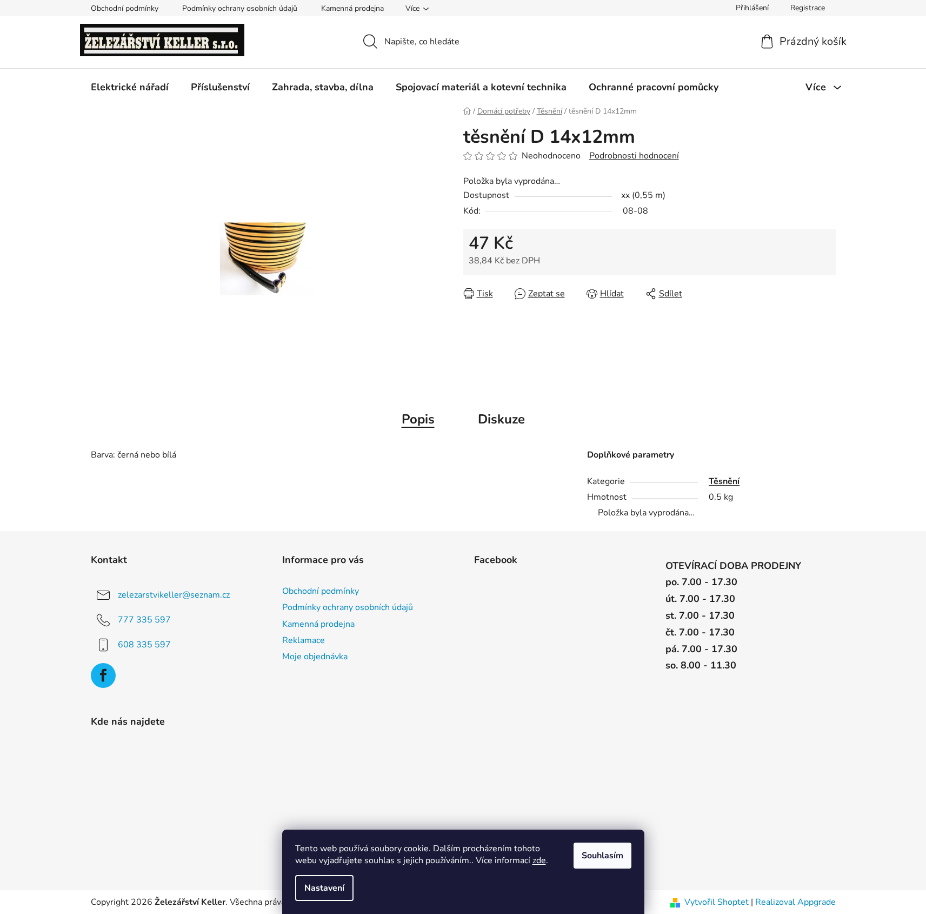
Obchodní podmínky (124, 8)
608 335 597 (144, 645)
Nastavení (324, 888)
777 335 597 (144, 620)
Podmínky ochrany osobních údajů (239, 8)
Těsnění (724, 481)
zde (539, 860)
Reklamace (303, 640)
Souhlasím (602, 856)
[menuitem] (129, 87)
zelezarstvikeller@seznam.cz (174, 595)
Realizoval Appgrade (795, 902)
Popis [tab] (418, 419)
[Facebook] (103, 675)
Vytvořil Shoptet (716, 902)
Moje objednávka (315, 657)
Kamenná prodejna (352, 8)
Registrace (807, 8)
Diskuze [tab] (501, 419)
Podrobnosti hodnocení (634, 156)
